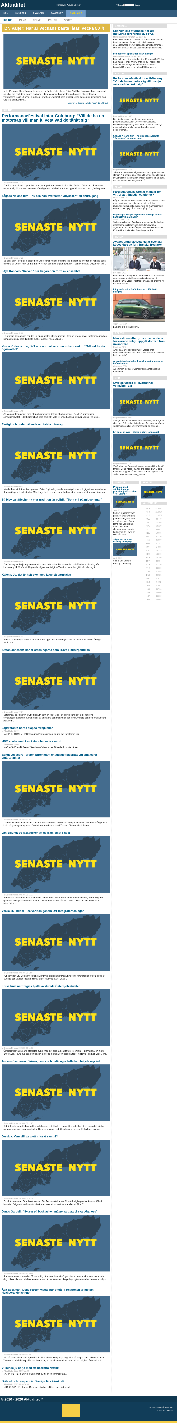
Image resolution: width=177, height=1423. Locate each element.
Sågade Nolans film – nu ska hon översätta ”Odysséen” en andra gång (50, 196)
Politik (52, 20)
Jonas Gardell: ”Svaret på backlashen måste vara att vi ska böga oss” (49, 1211)
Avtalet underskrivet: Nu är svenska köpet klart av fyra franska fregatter (137, 243)
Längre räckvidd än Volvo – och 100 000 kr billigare (136, 290)
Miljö (22, 20)
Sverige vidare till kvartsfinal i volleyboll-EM (134, 384)
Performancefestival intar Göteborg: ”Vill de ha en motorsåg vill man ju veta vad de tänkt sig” (53, 117)
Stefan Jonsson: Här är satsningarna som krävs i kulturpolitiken (46, 650)
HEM (5, 13)
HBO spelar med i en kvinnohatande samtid (31, 741)
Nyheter (20, 13)
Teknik (37, 20)
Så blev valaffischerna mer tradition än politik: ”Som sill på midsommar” (52, 499)
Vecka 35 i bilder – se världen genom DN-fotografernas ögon (43, 911)
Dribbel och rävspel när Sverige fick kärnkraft (33, 1381)
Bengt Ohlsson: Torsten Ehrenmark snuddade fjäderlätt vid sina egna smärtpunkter (49, 756)
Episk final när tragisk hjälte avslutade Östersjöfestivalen (41, 986)
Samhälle (76, 13)
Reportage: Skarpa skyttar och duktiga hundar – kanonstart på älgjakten (138, 215)
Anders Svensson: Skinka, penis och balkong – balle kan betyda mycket (51, 1061)
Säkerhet (57, 13)
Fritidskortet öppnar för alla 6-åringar (133, 53)
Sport (68, 20)
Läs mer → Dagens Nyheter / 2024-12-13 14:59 (88, 103)
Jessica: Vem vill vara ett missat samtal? (30, 1136)
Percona (169, 1411)
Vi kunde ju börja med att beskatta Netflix (30, 1368)
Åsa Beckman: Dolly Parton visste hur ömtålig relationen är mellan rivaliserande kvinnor (48, 1291)
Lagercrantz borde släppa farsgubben (27, 728)
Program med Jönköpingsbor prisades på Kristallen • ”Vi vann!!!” (125, 490)
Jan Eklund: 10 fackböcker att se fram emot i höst (36, 832)
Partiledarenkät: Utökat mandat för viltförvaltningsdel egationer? (137, 193)
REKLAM (147, 482)
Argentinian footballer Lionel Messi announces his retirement (138, 362)
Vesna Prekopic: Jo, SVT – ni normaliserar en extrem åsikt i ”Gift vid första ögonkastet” (53, 348)
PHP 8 (161, 1411)
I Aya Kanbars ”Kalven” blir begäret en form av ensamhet (41, 271)
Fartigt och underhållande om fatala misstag (32, 424)
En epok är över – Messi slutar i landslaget (136, 432)
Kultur (7, 20)
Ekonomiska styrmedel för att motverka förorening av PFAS (133, 32)
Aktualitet (32, 1399)
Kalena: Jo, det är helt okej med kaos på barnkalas (36, 574)
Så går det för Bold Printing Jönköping (122, 540)
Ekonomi (38, 13)
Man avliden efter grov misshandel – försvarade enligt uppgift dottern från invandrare (139, 341)
